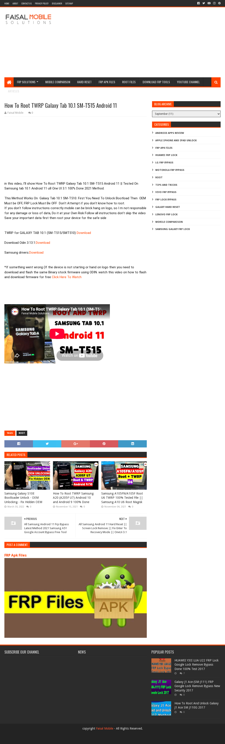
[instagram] (214, 3)
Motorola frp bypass (169, 170)
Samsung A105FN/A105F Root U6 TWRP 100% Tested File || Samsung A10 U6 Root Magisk (122, 498)
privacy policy (42, 3)
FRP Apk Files (15, 555)
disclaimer (57, 3)
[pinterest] (219, 3)
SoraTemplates (28, 738)
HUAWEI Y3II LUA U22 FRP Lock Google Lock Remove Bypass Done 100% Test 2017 (196, 665)
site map (69, 3)
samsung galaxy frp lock (172, 229)
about (15, 3)
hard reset (84, 82)
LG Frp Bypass (164, 162)
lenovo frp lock (166, 214)
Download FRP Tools (156, 82)
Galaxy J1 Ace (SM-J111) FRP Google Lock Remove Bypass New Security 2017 (197, 686)
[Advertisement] (141, 42)
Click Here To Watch (67, 277)
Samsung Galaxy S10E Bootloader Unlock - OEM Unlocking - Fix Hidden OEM (23, 498)
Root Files (129, 82)
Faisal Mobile (104, 728)
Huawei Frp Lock (166, 155)
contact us (26, 3)
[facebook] (198, 3)
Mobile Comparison (57, 82)
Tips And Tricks (166, 185)
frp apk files (107, 82)
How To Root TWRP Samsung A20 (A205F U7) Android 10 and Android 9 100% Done (73, 498)
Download (84, 233)
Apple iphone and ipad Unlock (176, 140)
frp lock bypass (165, 199)
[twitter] (203, 3)
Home (6, 3)
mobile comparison (169, 222)
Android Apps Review (169, 133)
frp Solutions (26, 82)
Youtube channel (188, 82)
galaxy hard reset (167, 207)
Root (22, 433)
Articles (13, 91)
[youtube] (209, 3)
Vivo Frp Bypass (165, 192)
